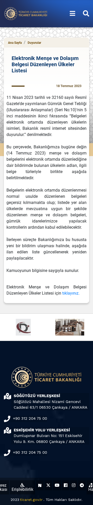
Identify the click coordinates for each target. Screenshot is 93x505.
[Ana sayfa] (26, 13)
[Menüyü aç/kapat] (72, 13)
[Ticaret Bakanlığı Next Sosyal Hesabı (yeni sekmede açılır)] (40, 485)
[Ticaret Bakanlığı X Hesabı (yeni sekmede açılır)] (48, 485)
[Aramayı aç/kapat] (86, 13)
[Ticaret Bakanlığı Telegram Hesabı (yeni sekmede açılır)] (82, 485)
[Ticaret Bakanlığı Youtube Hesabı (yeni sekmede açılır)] (57, 485)
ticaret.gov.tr (31, 500)
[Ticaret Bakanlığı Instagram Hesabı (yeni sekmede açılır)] (73, 485)
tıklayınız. (71, 293)
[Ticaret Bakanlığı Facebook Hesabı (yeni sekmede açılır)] (65, 485)
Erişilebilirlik (22, 489)
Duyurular (34, 43)
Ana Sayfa (15, 43)
